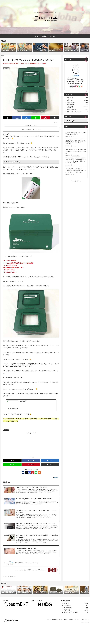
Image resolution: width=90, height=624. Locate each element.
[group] (8, 48)
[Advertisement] (31, 444)
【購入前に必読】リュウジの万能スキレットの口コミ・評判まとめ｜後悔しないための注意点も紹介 (76, 161)
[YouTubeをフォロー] (32, 472)
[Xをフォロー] (26, 472)
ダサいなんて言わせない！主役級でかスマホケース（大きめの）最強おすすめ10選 (76, 151)
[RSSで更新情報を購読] (39, 472)
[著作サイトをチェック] (23, 472)
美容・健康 (7, 429)
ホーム (48, 619)
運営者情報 (54, 619)
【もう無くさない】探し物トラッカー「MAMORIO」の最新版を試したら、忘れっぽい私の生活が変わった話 (76, 170)
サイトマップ (85, 619)
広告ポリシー (77, 619)
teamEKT (76, 76)
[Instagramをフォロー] (29, 472)
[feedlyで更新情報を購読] (36, 472)
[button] (86, 47)
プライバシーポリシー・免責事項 (65, 619)
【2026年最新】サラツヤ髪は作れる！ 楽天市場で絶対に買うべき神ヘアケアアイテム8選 (76, 142)
